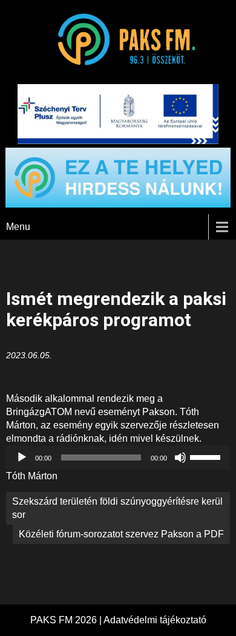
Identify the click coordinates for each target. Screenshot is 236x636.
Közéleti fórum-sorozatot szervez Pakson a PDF (121, 534)
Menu (18, 226)
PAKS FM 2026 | (66, 620)
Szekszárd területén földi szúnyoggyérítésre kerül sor (117, 508)
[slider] (207, 456)
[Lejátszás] (22, 457)
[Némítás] (180, 457)
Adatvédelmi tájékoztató (154, 620)
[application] (118, 457)
